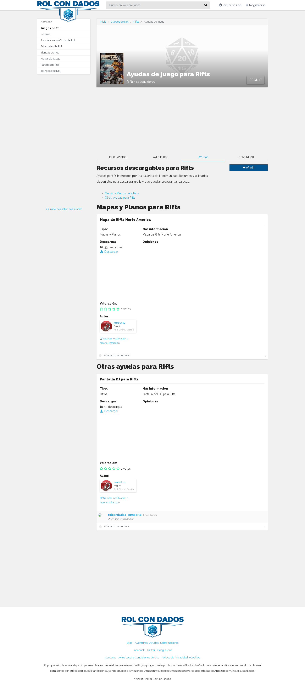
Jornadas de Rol (50, 70)
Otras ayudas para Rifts (120, 197)
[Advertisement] (63, 139)
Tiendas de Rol (50, 52)
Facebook (139, 650)
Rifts (136, 21)
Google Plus (164, 650)
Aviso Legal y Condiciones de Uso (138, 657)
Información (118, 157)
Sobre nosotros (169, 642)
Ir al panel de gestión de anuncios (64, 209)
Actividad (46, 21)
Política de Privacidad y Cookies (180, 657)
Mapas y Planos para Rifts (122, 193)
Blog (130, 642)
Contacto (110, 657)
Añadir (250, 167)
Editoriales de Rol (51, 46)
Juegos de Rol (50, 28)
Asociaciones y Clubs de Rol (58, 40)
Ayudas (203, 157)
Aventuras (160, 157)
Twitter (151, 650)
